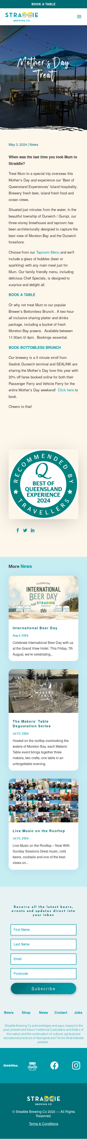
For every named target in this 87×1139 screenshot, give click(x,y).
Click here (66, 389)
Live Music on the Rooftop (39, 830)
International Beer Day (35, 627)
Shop (26, 1012)
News (34, 144)
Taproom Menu (47, 252)
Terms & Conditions (43, 1123)
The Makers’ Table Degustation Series (32, 723)
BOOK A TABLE (43, 4)
